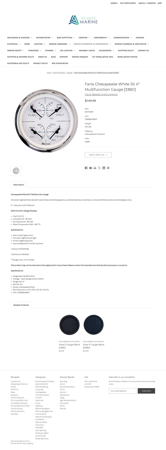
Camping (83, 37)
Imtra (27, 44)
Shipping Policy (126, 50)
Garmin (63, 392)
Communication (121, 37)
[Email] (90, 168)
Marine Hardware (58, 44)
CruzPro (140, 37)
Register (152, 3)
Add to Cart (69, 327)
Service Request (80, 57)
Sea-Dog (63, 381)
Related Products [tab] (21, 305)
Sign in (142, 3)
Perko (62, 406)
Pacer (62, 389)
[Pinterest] (108, 168)
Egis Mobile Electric (68, 400)
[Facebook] (86, 168)
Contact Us (143, 50)
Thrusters (33, 50)
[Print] (95, 168)
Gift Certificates (128, 3)
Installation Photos (127, 57)
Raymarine (64, 395)
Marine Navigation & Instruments (91, 44)
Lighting (38, 44)
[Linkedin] (103, 168)
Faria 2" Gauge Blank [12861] (69, 346)
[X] (99, 168)
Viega (62, 398)
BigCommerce (24, 441)
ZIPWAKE (49, 50)
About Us (42, 57)
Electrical (12, 44)
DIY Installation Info (102, 57)
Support (64, 57)
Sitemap (14, 414)
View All (63, 408)
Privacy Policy (40, 63)
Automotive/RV (43, 37)
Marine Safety (14, 50)
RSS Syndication (60, 63)
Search (114, 3)
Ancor (62, 384)
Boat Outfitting (64, 37)
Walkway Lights (87, 50)
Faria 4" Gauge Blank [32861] (93, 346)
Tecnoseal (64, 403)
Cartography (100, 37)
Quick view (69, 322)
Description (18, 185)
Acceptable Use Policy (18, 63)
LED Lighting (66, 50)
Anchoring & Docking (18, 37)
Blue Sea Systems (67, 387)
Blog (53, 57)
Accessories (105, 50)
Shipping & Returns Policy (20, 57)
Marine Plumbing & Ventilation (130, 44)
